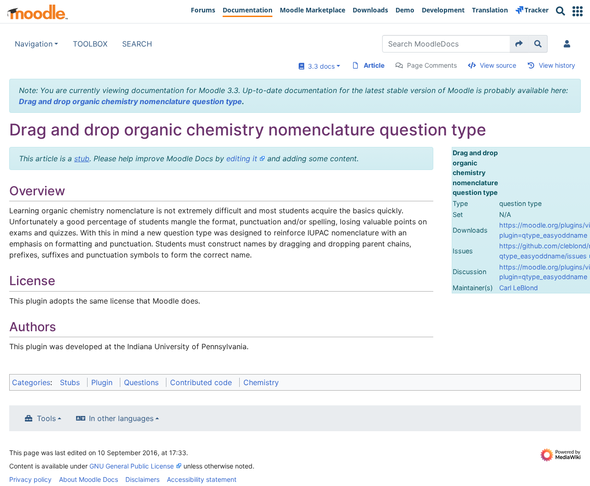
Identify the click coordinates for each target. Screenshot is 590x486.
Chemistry (261, 382)
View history (557, 65)
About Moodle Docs (88, 479)
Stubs (70, 382)
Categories (31, 382)
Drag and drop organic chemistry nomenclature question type (130, 101)
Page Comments (432, 65)
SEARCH (137, 43)
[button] (577, 11)
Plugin (101, 382)
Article (374, 65)
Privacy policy (30, 479)
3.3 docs (319, 66)
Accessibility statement (201, 479)
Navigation (34, 43)
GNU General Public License (131, 466)
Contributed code (201, 382)
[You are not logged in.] (568, 44)
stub (81, 158)
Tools (46, 418)
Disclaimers (142, 479)
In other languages (121, 418)
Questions (141, 382)
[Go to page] (519, 44)
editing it (241, 158)
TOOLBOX (90, 43)
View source (498, 65)
